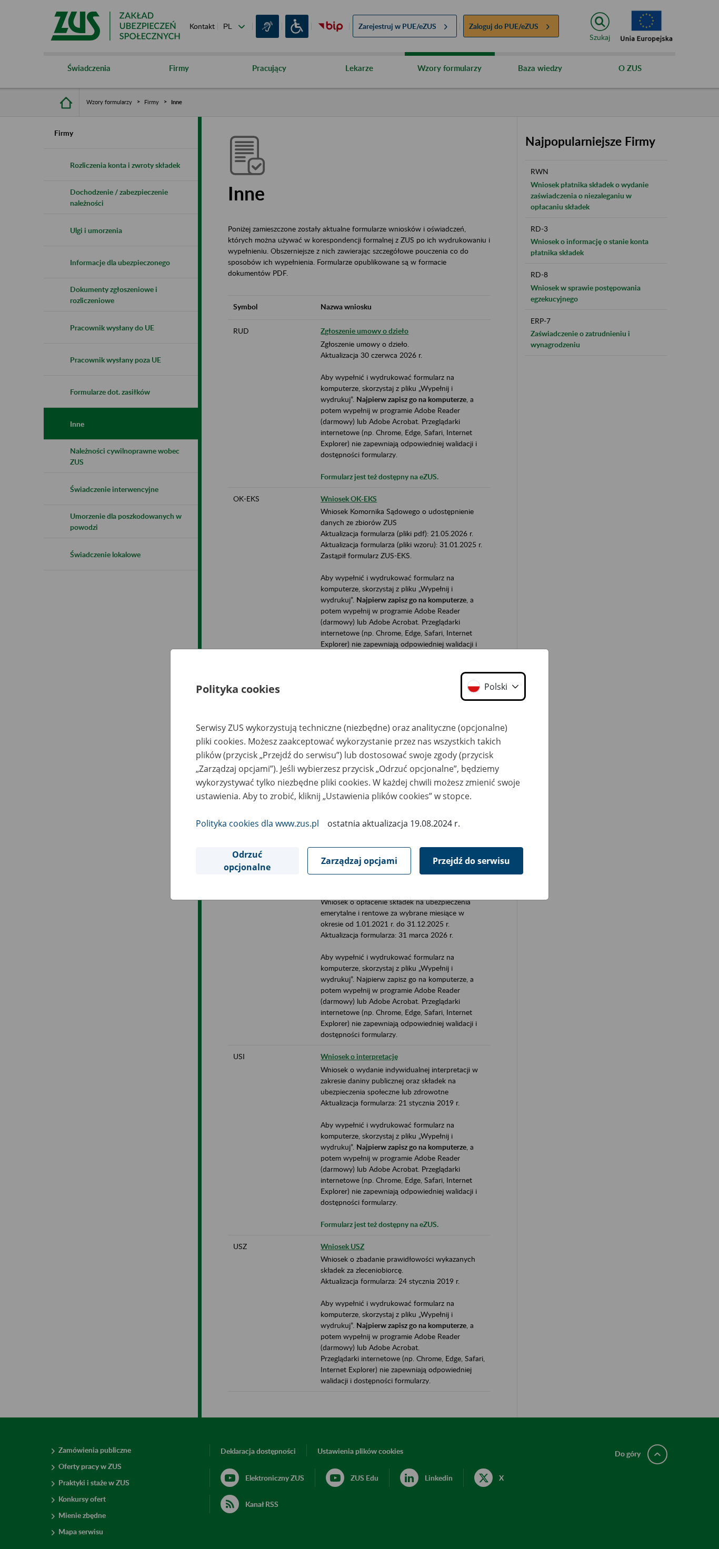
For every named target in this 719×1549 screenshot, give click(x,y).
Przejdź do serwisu (471, 861)
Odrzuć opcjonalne (247, 861)
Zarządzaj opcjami (359, 861)
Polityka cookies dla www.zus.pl (257, 823)
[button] (493, 686)
